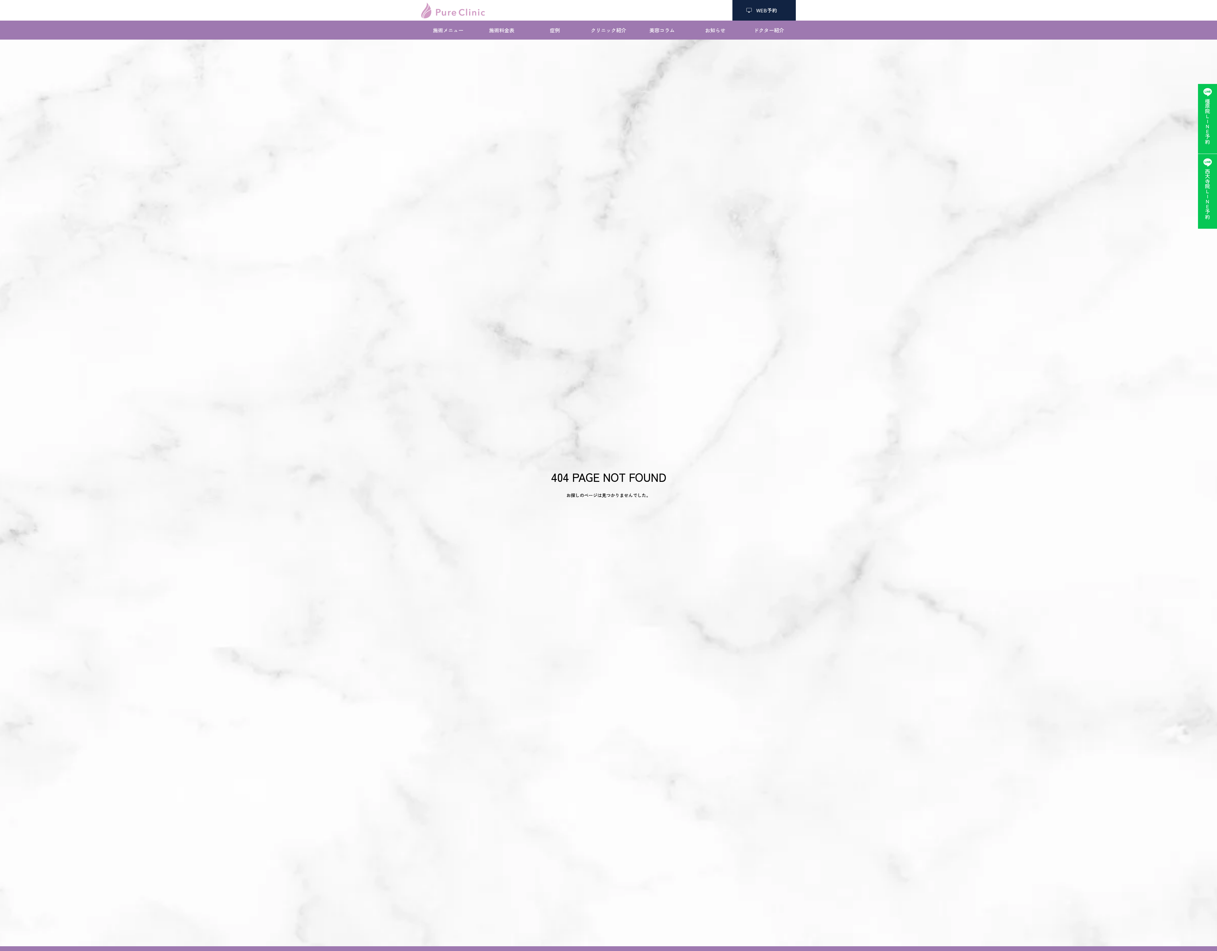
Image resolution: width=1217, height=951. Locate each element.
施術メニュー (448, 30)
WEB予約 (764, 10)
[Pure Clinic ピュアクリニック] (453, 10)
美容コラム (662, 30)
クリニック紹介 (608, 30)
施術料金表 (501, 30)
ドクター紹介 (769, 30)
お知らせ (715, 30)
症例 (555, 30)
